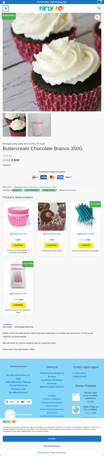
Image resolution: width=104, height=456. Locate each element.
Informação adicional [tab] (23, 327)
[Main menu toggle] (6, 8)
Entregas (52, 395)
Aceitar (52, 438)
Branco (26, 187)
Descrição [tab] (7, 327)
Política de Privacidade (58, 452)
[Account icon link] (4, 2)
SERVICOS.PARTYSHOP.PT (52, 387)
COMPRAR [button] (18, 245)
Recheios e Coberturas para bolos (43, 187)
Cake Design (49, 190)
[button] (99, 8)
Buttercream (32, 190)
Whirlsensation (71, 190)
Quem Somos (52, 406)
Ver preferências (52, 446)
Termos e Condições (52, 399)
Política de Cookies (43, 452)
